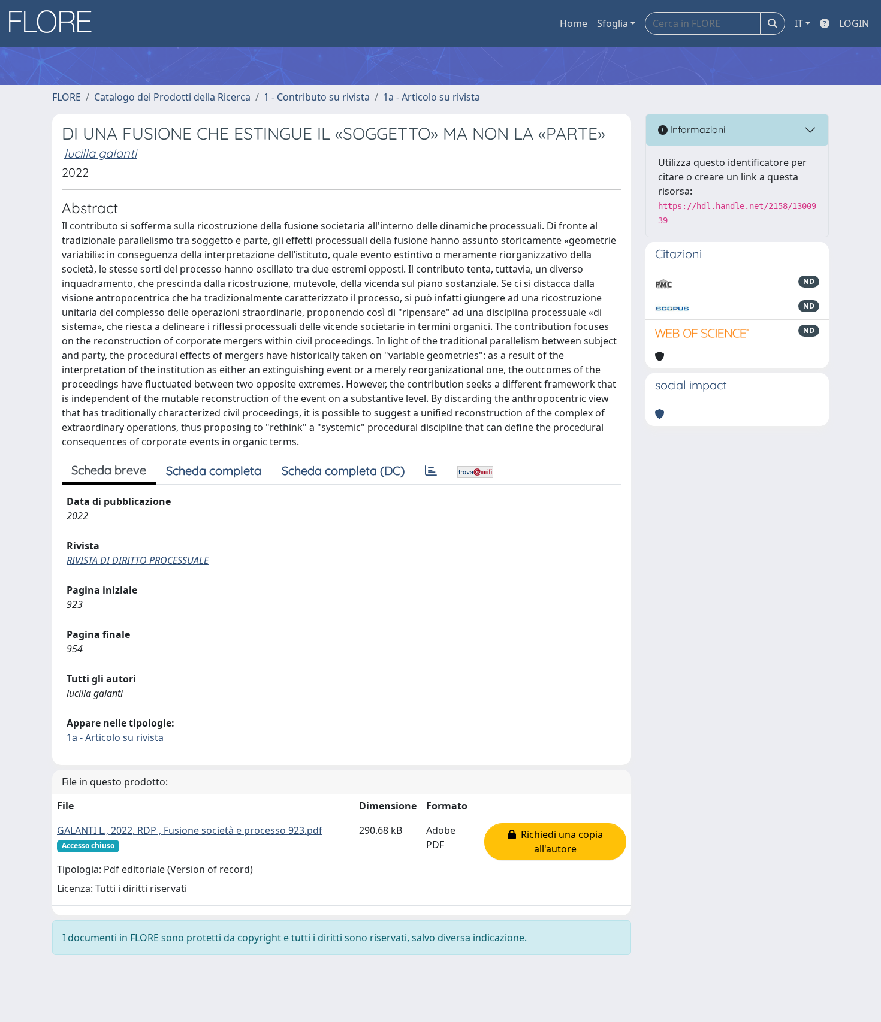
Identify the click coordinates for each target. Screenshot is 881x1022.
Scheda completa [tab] (213, 470)
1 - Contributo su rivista (317, 97)
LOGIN (854, 23)
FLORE (66, 97)
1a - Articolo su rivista (431, 97)
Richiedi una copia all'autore (559, 841)
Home (573, 23)
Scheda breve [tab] (108, 469)
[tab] (431, 470)
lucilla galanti (100, 153)
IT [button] (799, 23)
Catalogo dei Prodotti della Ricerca (172, 97)
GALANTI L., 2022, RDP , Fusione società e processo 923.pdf (189, 830)
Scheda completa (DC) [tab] (343, 470)
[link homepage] (54, 23)
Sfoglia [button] (612, 23)
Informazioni (696, 129)
